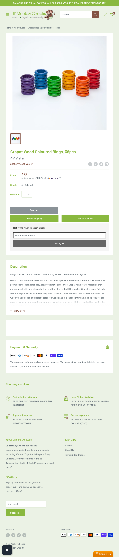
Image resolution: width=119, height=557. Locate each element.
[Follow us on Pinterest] (24, 535)
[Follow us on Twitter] (13, 535)
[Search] (95, 14)
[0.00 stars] (17, 158)
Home (8, 27)
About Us (69, 450)
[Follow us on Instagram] (19, 535)
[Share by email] (107, 164)
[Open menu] (7, 14)
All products (19, 27)
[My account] (105, 14)
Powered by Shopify (15, 548)
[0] (111, 14)
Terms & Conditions (75, 454)
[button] (65, 178)
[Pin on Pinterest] (96, 164)
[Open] (7, 550)
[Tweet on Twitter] (101, 164)
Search (68, 445)
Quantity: (15, 194)
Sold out (34, 210)
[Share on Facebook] (90, 164)
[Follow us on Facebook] (8, 535)
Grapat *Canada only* (21, 164)
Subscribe (15, 512)
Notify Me (59, 243)
